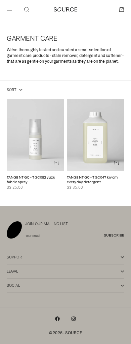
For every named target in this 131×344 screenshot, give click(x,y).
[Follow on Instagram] (73, 318)
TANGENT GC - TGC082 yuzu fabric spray (31, 180)
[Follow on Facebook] (57, 318)
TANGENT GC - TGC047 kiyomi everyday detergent (93, 180)
